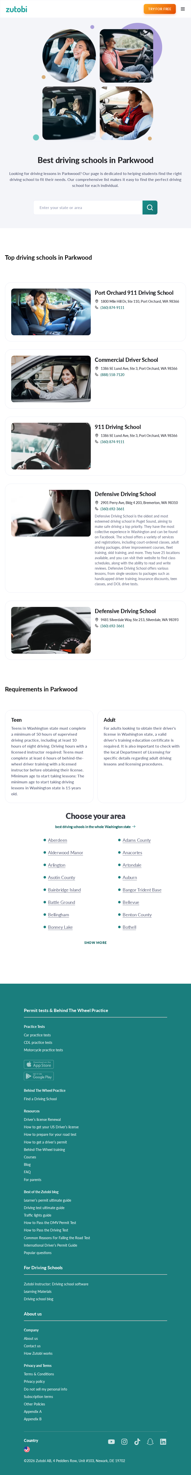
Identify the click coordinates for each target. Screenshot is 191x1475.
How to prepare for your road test (50, 1134)
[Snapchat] (150, 1442)
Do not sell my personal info (45, 1389)
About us (31, 1338)
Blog (27, 1164)
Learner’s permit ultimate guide (47, 1200)
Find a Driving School (40, 1098)
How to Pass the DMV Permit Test (50, 1222)
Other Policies (34, 1404)
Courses (30, 1157)
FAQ (27, 1172)
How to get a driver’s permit (45, 1142)
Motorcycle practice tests (43, 1050)
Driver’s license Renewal (42, 1119)
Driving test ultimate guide (44, 1207)
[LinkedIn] (163, 1442)
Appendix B (33, 1419)
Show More (95, 942)
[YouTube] (111, 1442)
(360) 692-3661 (112, 508)
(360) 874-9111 (112, 307)
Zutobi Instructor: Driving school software (56, 1284)
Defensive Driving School (125, 494)
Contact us (32, 1346)
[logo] (16, 9)
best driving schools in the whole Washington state (93, 826)
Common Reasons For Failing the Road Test (57, 1237)
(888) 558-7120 (112, 374)
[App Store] (95, 1064)
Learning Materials (37, 1291)
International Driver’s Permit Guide (50, 1245)
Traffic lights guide (37, 1215)
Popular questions (37, 1252)
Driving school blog (38, 1299)
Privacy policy (34, 1381)
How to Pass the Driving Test (46, 1230)
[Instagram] (124, 1442)
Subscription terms (38, 1396)
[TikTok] (137, 1442)
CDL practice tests (38, 1042)
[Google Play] (95, 1076)
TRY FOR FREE (159, 8)
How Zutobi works (38, 1353)
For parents (32, 1179)
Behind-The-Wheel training (44, 1149)
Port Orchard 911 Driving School (134, 292)
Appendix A (33, 1411)
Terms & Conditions (39, 1374)
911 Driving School (118, 427)
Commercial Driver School (126, 360)
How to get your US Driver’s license (51, 1127)
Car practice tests (37, 1035)
